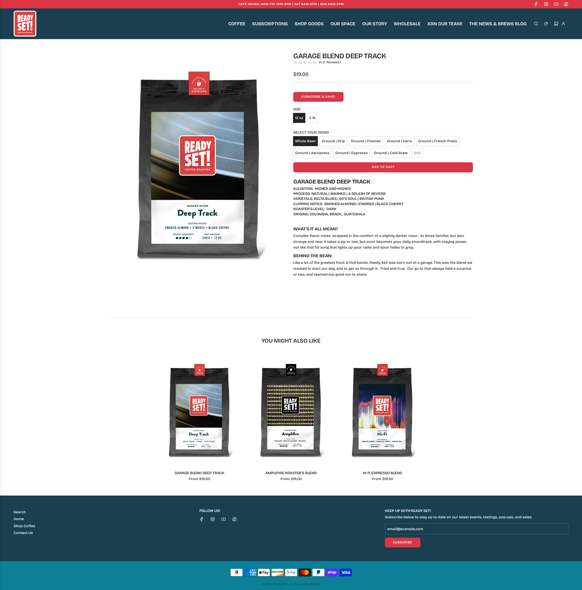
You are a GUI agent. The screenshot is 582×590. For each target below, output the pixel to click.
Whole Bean (305, 141)
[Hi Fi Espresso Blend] (382, 410)
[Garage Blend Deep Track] (199, 410)
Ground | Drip (333, 141)
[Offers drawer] (546, 24)
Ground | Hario (399, 141)
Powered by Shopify (307, 584)
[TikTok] (566, 4)
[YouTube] (556, 4)
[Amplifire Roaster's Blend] (291, 410)
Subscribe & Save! (318, 97)
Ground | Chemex (366, 141)
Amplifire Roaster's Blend (291, 473)
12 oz (299, 118)
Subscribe (402, 542)
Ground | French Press (437, 141)
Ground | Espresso (351, 153)
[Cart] (556, 24)
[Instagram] (546, 4)
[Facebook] (536, 4)
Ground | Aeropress (312, 153)
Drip (417, 153)
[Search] (536, 24)
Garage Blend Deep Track (199, 473)
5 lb (312, 118)
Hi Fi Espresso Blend (382, 473)
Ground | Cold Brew (391, 153)
